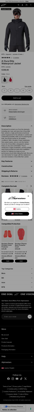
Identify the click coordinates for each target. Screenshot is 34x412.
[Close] (29, 196)
